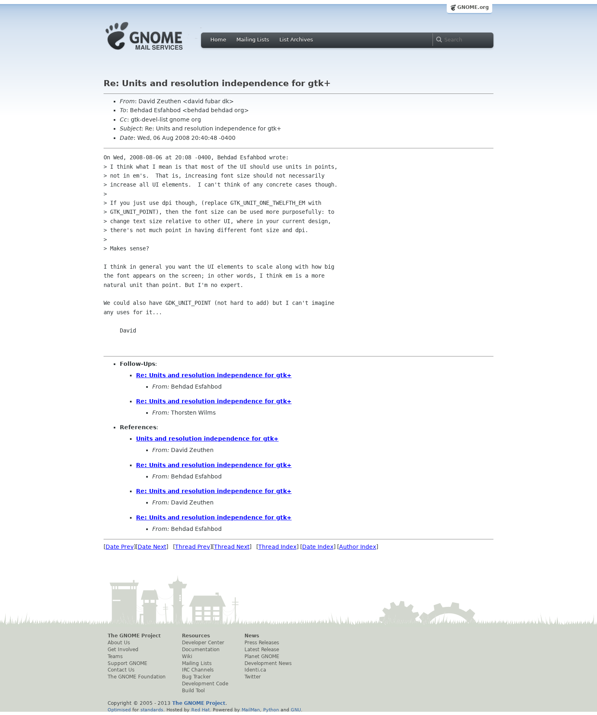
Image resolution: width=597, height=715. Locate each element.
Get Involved (123, 649)
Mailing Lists (252, 40)
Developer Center (203, 642)
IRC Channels (198, 670)
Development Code (205, 684)
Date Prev (120, 546)
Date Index (317, 546)
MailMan (251, 709)
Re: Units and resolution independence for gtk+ (214, 375)
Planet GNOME (261, 656)
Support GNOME (127, 663)
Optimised (119, 709)
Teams (115, 656)
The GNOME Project (134, 636)
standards (152, 709)
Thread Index (277, 546)
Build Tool (193, 690)
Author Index (357, 546)
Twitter (252, 677)
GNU (296, 709)
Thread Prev (192, 546)
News (251, 636)
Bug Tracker (196, 677)
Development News (268, 663)
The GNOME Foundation (137, 677)
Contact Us (121, 670)
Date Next (152, 546)
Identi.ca (255, 670)
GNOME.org (473, 7)
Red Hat (200, 709)
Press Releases (261, 642)
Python (271, 709)
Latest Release (261, 649)
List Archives (296, 40)
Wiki (187, 656)
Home (218, 40)
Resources (196, 636)
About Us (119, 642)
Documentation (201, 649)
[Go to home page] (156, 52)
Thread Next (231, 546)
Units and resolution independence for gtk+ (207, 438)
